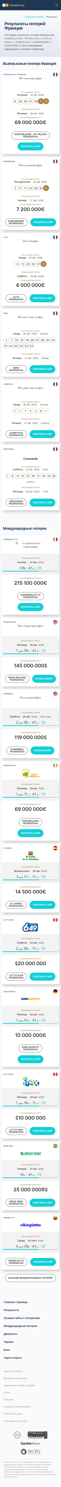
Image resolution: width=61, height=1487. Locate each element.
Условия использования (17, 1406)
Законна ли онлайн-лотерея (19, 1385)
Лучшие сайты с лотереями (22, 1318)
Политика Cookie (13, 1413)
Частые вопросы (13, 1371)
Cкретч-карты (13, 1357)
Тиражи (8, 1342)
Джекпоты (10, 1334)
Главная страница (34, 17)
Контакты (9, 1399)
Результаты (11, 1310)
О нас (7, 1392)
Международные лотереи (20, 1326)
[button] (57, 5)
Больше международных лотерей (30, 1278)
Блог (7, 1349)
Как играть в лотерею (15, 1378)
